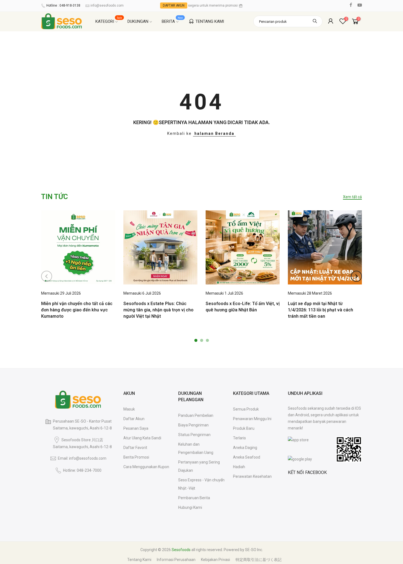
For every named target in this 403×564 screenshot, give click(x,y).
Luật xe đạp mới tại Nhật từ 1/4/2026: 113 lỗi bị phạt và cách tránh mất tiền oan (320, 310)
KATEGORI (108, 20)
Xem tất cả (352, 197)
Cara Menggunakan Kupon (146, 467)
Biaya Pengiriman (193, 425)
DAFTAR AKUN (174, 5)
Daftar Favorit (135, 447)
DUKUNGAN (137, 21)
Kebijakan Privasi (215, 559)
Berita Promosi (136, 457)
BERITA (172, 20)
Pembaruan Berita (194, 498)
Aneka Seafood (246, 457)
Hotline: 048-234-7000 (82, 470)
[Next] (356, 276)
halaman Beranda (214, 133)
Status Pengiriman (194, 434)
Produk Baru (243, 428)
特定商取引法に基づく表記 (258, 559)
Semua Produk (246, 409)
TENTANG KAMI (209, 21)
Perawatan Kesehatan (252, 476)
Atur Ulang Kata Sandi (142, 438)
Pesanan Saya (135, 428)
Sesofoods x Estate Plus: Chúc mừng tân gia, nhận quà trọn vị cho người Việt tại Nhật (158, 310)
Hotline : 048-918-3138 (63, 5)
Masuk (129, 409)
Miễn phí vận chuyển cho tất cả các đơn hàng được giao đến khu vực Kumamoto (76, 310)
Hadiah (239, 467)
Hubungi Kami (190, 507)
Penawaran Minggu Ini (252, 419)
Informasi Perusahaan (176, 559)
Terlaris (239, 438)
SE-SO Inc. (254, 550)
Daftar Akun (133, 419)
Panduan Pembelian (195, 415)
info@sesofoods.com (107, 5)
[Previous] (46, 276)
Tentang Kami (139, 559)
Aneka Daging (245, 447)
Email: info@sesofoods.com (82, 458)
